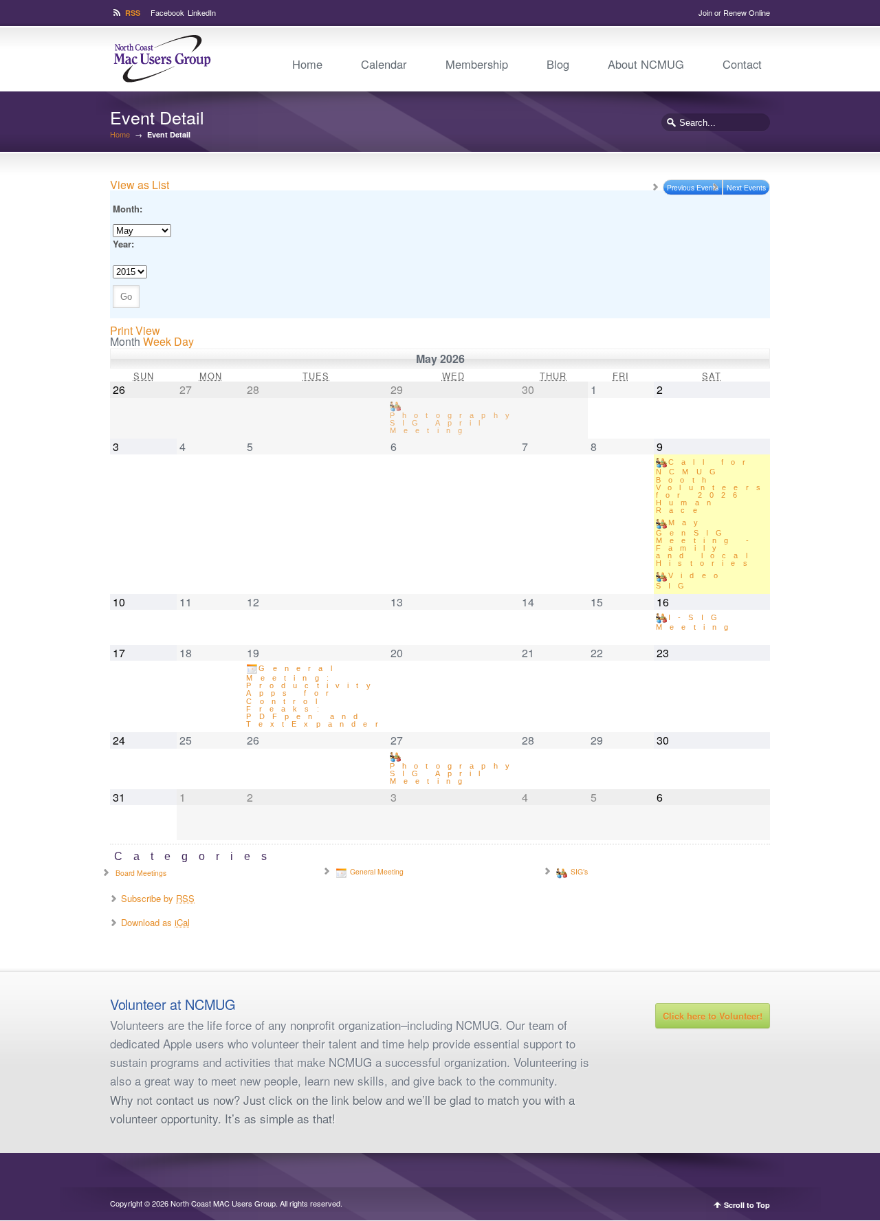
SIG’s (579, 871)
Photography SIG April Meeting (453, 422)
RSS (132, 13)
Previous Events (692, 187)
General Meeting (377, 871)
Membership (477, 64)
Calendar (384, 64)
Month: (127, 208)
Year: (123, 243)
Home (307, 64)
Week (157, 341)
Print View (135, 330)
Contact (742, 64)
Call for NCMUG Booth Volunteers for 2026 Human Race (712, 486)
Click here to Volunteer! (712, 1015)
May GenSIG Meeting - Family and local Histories (706, 542)
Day (184, 341)
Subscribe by (158, 898)
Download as (155, 922)
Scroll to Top (747, 1205)
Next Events (746, 187)
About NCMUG (646, 64)
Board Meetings (141, 873)
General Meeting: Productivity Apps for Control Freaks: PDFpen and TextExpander (315, 696)
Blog (558, 64)
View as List (139, 184)
